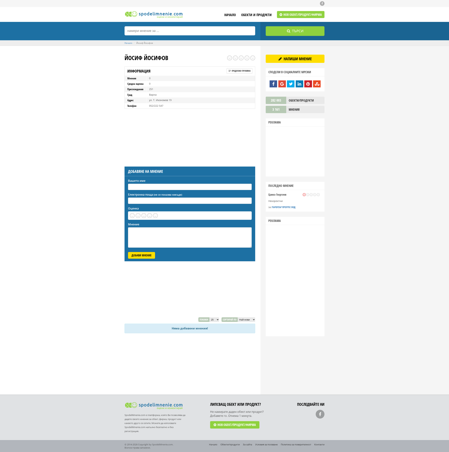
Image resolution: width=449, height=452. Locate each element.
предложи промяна (240, 70)
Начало (230, 15)
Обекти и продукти (256, 15)
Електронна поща (155, 194)
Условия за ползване (266, 444)
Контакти (319, 444)
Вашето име (136, 181)
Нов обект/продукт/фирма (302, 14)
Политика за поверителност (296, 444)
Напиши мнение (297, 58)
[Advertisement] (190, 136)
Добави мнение (142, 255)
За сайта (247, 444)
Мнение (133, 224)
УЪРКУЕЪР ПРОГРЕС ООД (283, 207)
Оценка (133, 208)
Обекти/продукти (230, 444)
